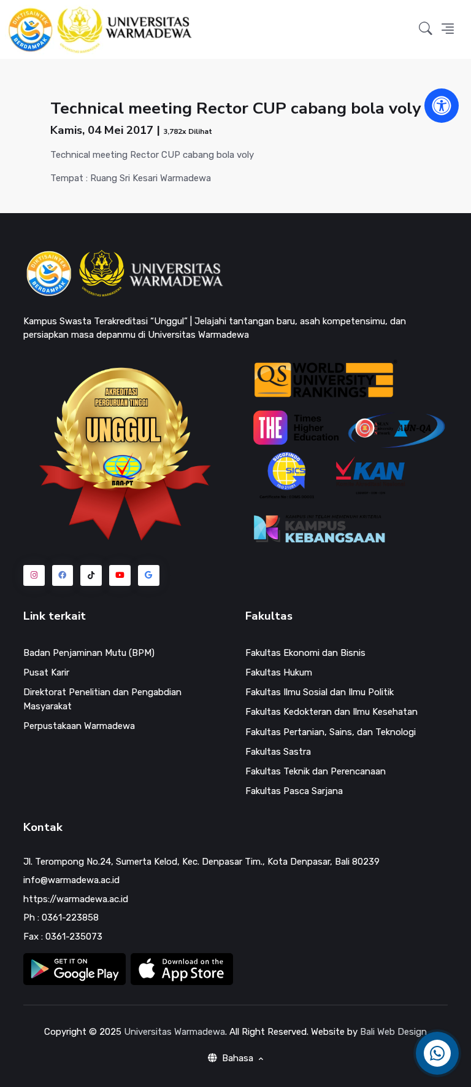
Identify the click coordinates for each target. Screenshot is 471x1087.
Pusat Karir (46, 672)
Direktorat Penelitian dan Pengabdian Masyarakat (102, 699)
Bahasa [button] (238, 1058)
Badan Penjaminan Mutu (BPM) (89, 652)
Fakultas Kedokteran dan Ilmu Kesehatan (331, 711)
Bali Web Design (393, 1031)
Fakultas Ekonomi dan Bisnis (305, 652)
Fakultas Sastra (278, 751)
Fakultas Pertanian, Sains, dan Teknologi (330, 732)
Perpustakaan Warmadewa (79, 725)
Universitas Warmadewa (174, 1031)
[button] (426, 29)
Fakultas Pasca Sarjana (294, 791)
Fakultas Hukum (278, 672)
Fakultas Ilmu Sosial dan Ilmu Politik (319, 692)
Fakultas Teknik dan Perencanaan (315, 771)
